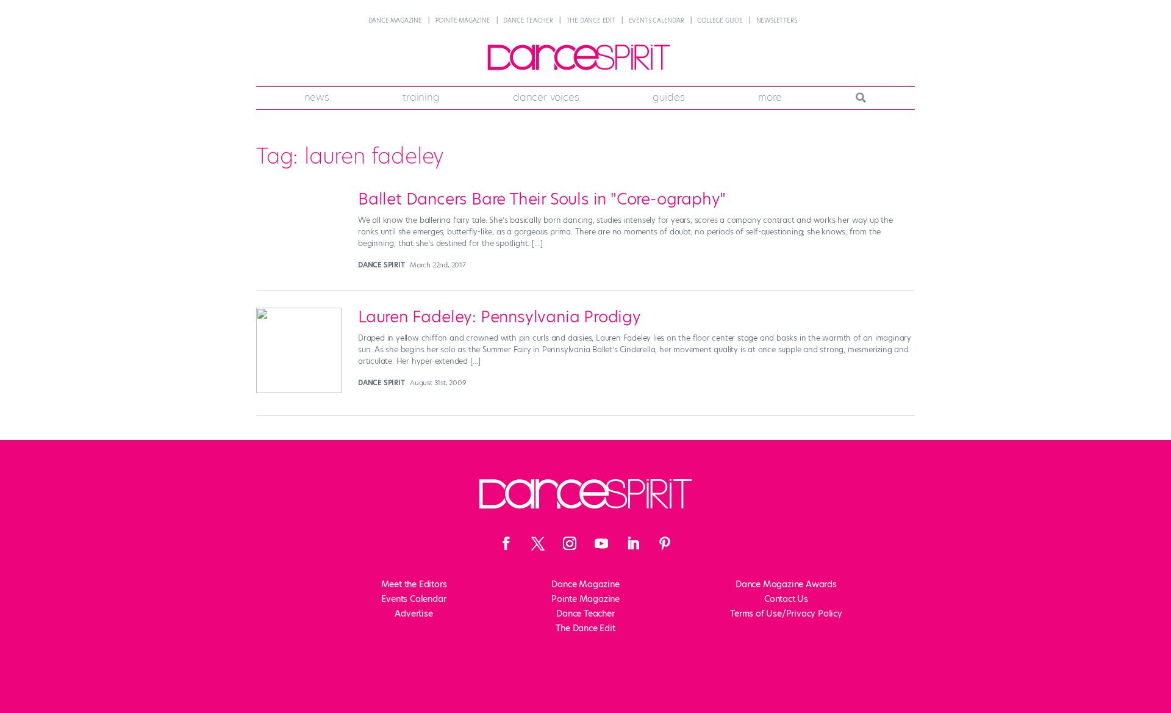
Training (421, 97)
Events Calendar (656, 20)
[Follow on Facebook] (506, 543)
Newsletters (776, 20)
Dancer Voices (546, 97)
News (316, 97)
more (770, 97)
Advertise (413, 613)
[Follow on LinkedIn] (633, 543)
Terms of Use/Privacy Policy (786, 613)
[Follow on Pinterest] (664, 543)
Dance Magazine (395, 20)
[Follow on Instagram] (569, 543)
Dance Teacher (528, 20)
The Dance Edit (591, 20)
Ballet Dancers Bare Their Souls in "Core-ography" (542, 199)
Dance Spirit (381, 265)
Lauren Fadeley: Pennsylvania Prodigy (499, 317)
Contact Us (786, 599)
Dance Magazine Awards (786, 584)
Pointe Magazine (462, 20)
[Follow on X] (538, 543)
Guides (669, 97)
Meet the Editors (414, 584)
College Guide (719, 20)
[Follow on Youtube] (601, 543)
